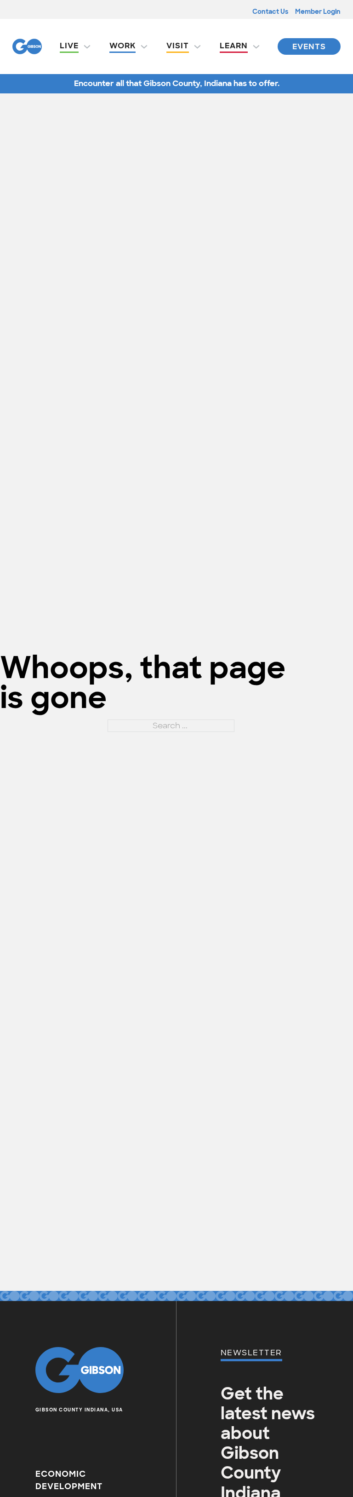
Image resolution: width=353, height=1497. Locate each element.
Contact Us (270, 11)
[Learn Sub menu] (256, 47)
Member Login (318, 11)
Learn (234, 45)
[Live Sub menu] (87, 47)
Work (122, 45)
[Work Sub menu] (144, 47)
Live (69, 45)
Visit (177, 45)
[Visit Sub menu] (197, 47)
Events (309, 46)
